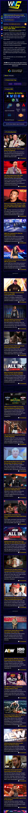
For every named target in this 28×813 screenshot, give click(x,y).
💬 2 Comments (22, 524)
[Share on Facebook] (15, 96)
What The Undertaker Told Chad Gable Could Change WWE (14, 293)
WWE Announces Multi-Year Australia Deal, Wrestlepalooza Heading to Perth (14, 407)
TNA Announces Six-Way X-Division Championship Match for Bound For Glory (15, 570)
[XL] (16, 24)
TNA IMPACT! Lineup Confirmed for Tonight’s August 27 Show (13, 687)
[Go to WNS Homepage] (15, 5)
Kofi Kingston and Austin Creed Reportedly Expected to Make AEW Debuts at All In (15, 516)
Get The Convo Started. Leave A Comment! (15, 124)
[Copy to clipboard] (7, 96)
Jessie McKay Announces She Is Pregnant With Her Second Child (15, 260)
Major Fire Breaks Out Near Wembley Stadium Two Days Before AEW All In (13, 373)
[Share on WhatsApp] (13, 100)
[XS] (10, 24)
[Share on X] (17, 100)
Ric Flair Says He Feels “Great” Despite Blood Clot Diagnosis (14, 149)
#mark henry (17, 84)
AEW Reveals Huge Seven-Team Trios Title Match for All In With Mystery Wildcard (15, 542)
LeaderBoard (21, 120)
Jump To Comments (9, 110)
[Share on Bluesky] (11, 96)
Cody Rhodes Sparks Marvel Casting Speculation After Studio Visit (13, 631)
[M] (13, 24)
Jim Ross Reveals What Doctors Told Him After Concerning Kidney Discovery (15, 598)
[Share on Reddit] (22, 96)
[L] (14, 24)
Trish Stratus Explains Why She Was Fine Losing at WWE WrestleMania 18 (14, 715)
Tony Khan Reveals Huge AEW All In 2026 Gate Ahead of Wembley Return (15, 489)
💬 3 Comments (22, 186)
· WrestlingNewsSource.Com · (14, 10)
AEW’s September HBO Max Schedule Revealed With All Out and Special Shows (14, 659)
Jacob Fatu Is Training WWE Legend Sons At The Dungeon (15, 798)
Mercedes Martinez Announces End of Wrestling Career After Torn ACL (14, 320)
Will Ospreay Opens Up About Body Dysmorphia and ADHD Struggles (13, 770)
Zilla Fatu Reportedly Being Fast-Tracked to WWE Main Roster (14, 435)
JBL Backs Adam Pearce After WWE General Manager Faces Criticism (13, 176)
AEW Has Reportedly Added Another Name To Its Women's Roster (13, 744)
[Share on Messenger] (19, 96)
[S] (11, 24)
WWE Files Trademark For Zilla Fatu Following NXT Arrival (13, 234)
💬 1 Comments (22, 158)
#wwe (10, 84)
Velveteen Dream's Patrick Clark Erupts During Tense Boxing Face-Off (14, 346)
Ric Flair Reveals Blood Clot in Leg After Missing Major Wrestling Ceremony (14, 462)
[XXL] (18, 24)
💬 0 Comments (22, 216)
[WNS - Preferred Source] (15, 70)
